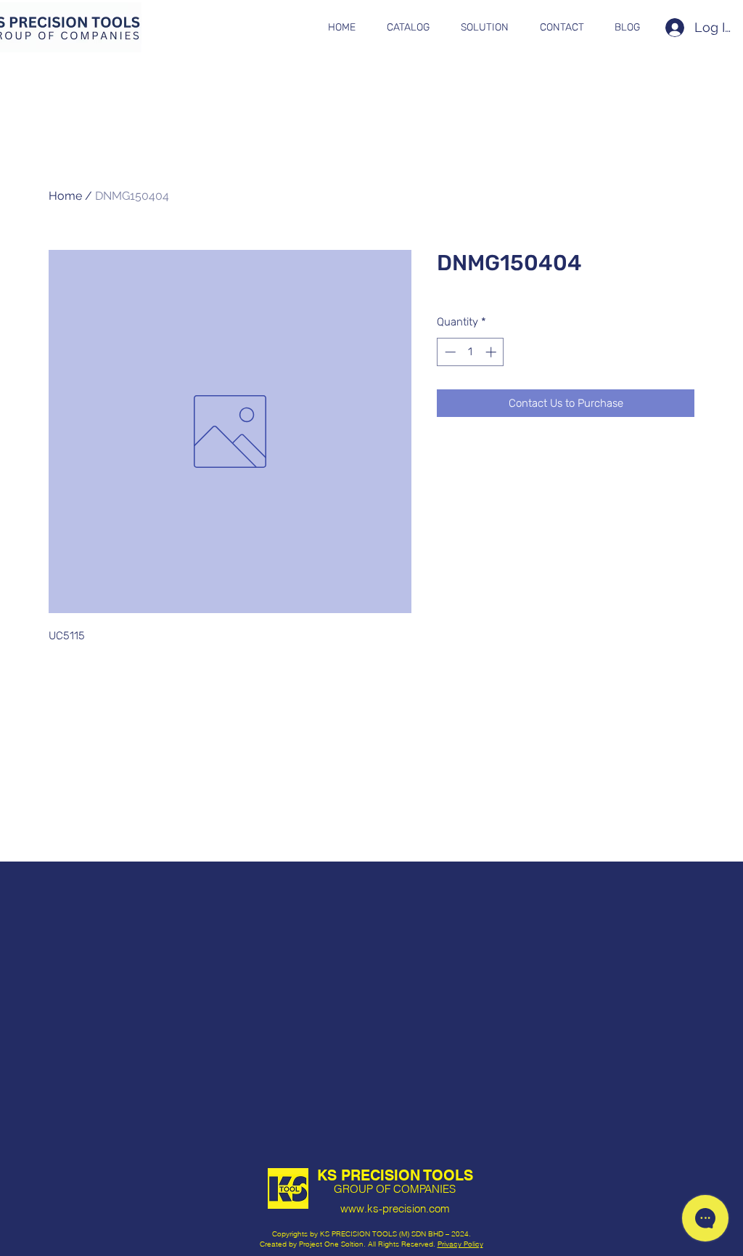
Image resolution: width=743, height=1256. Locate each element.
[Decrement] (449, 352)
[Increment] (492, 352)
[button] (408, 27)
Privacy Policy (460, 1244)
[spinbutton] (471, 352)
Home (65, 196)
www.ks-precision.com (395, 1208)
